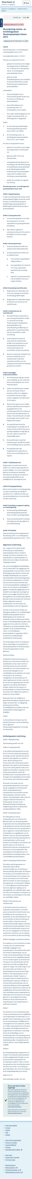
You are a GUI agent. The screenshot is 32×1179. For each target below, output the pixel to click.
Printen (24, 17)
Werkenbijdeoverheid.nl (13, 1172)
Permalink (15, 17)
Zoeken (7, 1135)
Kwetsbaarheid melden (12, 1150)
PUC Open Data (10, 1160)
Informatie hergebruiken (13, 1140)
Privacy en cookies (11, 1143)
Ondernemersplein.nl (12, 1170)
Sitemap (8, 1147)
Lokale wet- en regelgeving (8, 9)
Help (6, 1132)
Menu (27, 3)
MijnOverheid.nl (10, 1165)
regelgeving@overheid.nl (15, 1113)
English (7, 1130)
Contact (7, 1128)
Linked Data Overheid (12, 1157)
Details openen (1, 23)
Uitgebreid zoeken (22, 9)
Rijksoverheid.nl (10, 1168)
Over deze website (11, 1125)
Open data (8, 1155)
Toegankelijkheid (10, 1145)
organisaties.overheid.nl (14, 1107)
